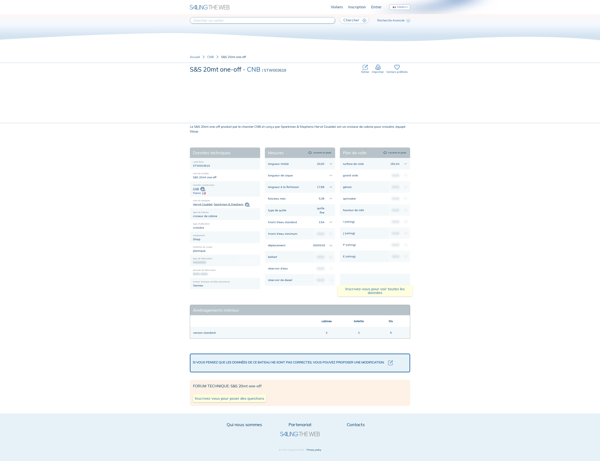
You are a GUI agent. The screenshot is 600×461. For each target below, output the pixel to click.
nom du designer (201, 200)
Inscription (357, 7)
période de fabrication (204, 270)
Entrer (376, 7)
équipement (199, 235)
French (402, 7)
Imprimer (378, 72)
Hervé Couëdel (202, 204)
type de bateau (201, 212)
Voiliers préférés (397, 72)
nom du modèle (201, 173)
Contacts (356, 424)
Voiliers (337, 7)
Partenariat (300, 424)
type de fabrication (202, 258)
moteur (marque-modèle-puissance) (211, 281)
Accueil (195, 57)
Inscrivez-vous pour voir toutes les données (375, 290)
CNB (210, 57)
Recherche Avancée (391, 20)
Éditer (365, 72)
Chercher (351, 20)
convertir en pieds (322, 152)
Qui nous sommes (244, 424)
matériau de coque (202, 247)
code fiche (198, 161)
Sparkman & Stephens (228, 204)
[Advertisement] (300, 97)
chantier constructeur (204, 185)
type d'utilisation (201, 223)
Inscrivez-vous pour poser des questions (229, 398)
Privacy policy (314, 449)
